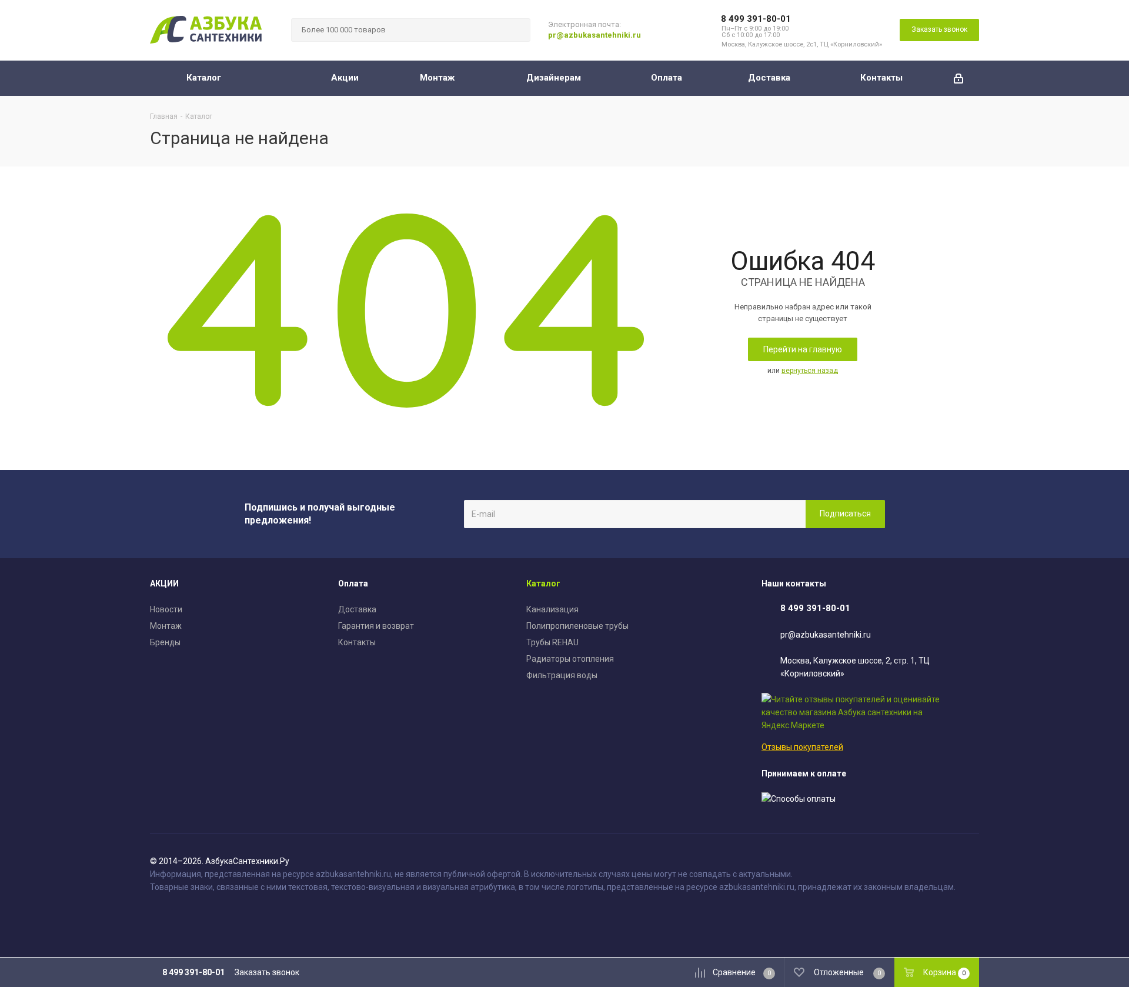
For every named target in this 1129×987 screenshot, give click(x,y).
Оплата (353, 583)
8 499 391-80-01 (756, 19)
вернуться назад (809, 370)
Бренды (165, 642)
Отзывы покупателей (802, 747)
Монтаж (166, 626)
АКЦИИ (164, 583)
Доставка (357, 609)
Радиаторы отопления (570, 658)
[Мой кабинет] (958, 78)
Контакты (357, 642)
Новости (166, 609)
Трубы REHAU (552, 642)
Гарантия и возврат (376, 626)
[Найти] (516, 30)
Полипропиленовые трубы (577, 626)
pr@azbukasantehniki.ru (594, 35)
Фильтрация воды (561, 675)
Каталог (543, 583)
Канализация (552, 609)
